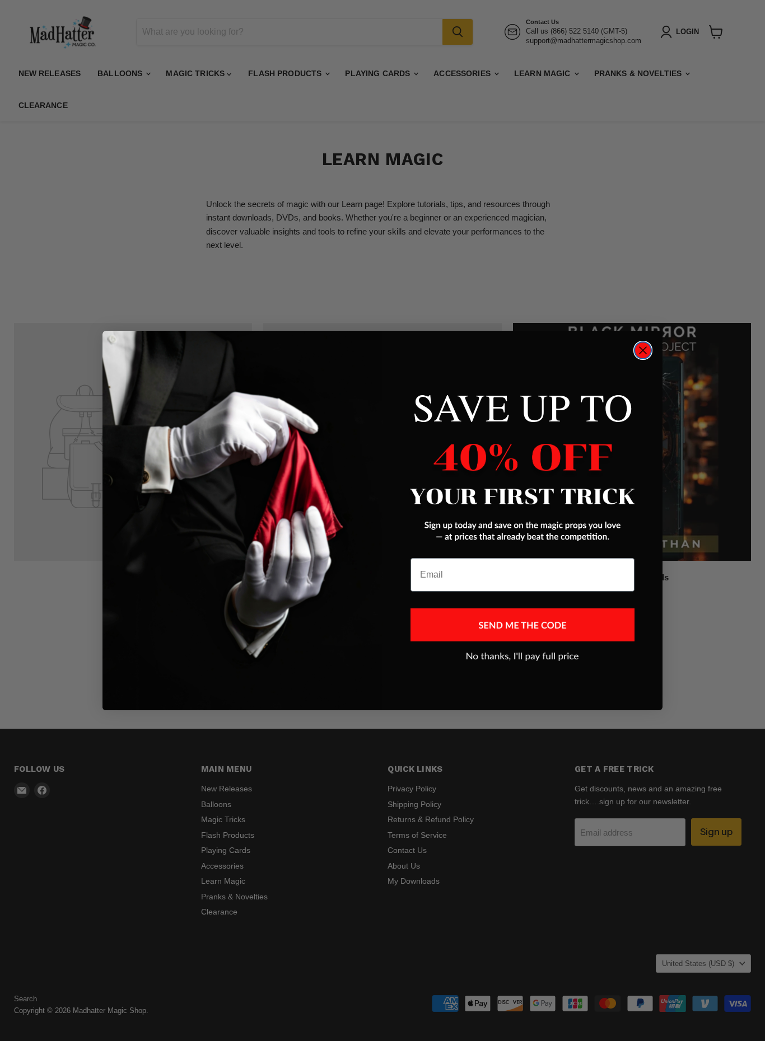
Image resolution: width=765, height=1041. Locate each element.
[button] (523, 624)
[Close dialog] (643, 350)
